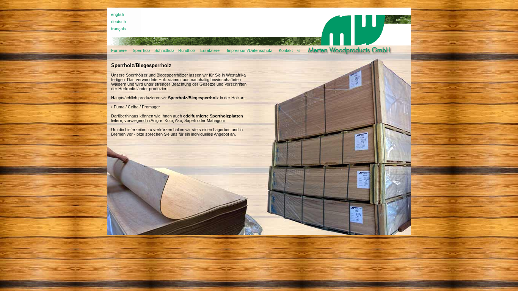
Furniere (119, 50)
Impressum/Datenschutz (249, 50)
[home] (353, 53)
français (118, 29)
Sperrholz (142, 50)
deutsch (118, 21)
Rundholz (187, 50)
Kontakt (286, 50)
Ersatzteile (210, 50)
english (117, 14)
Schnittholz (164, 50)
